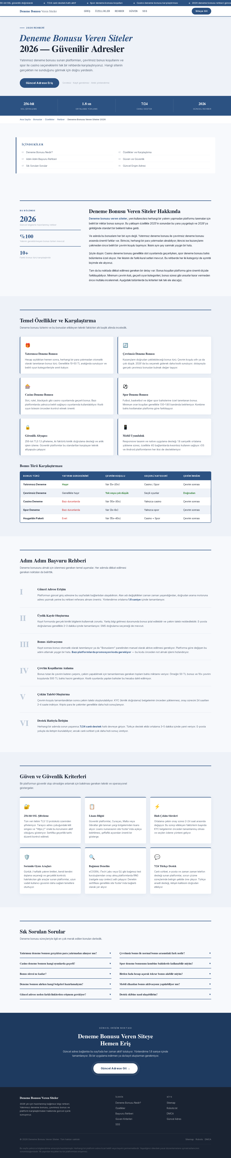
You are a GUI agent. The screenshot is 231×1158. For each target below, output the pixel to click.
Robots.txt (172, 1108)
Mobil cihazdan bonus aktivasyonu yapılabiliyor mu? (165, 984)
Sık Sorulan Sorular (34, 165)
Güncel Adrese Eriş (39, 83)
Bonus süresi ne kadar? (65, 974)
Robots (199, 1139)
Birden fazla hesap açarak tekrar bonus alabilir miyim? (165, 974)
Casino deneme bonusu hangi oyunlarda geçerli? (65, 963)
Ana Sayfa (25, 119)
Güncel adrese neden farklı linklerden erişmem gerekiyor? (65, 994)
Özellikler (102, 11)
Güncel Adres (174, 1119)
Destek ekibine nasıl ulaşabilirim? (165, 994)
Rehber (119, 11)
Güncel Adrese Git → (115, 1068)
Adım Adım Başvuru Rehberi (39, 159)
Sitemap (171, 1102)
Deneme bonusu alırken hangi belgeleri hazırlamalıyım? (65, 984)
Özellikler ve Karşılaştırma (135, 152)
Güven (133, 11)
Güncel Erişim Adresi (132, 165)
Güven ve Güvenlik (131, 159)
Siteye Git (201, 11)
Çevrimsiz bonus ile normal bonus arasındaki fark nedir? (165, 953)
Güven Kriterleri (124, 1119)
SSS (144, 11)
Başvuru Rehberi (124, 1113)
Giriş (87, 11)
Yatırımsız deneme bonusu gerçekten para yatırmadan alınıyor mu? (65, 953)
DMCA (170, 1113)
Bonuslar (37, 119)
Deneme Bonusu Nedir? (37, 152)
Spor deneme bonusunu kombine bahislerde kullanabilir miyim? (165, 963)
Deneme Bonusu (38, 11)
